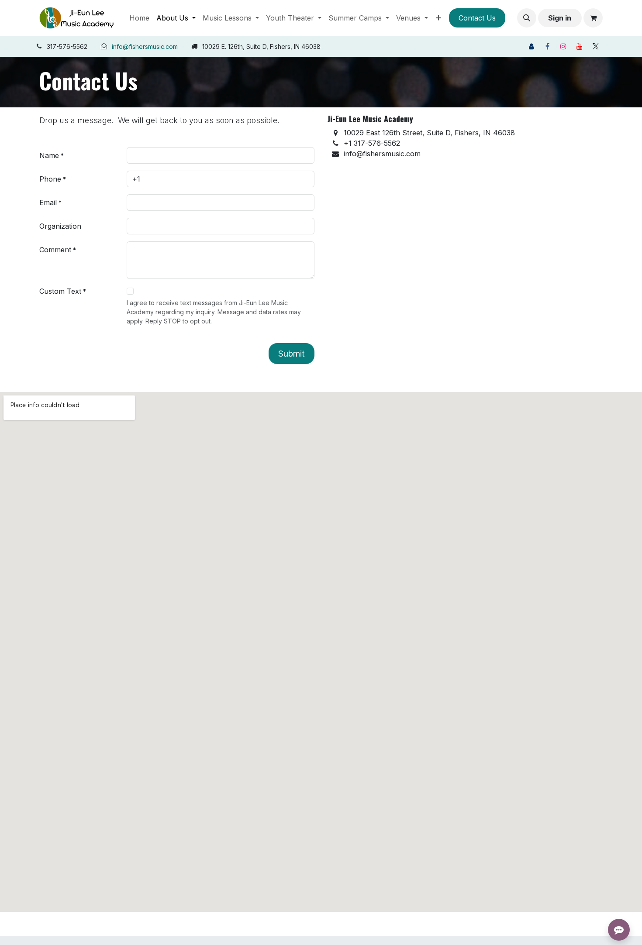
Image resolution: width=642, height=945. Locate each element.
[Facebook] (547, 46)
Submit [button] (291, 353)
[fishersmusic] (531, 46)
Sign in (559, 18)
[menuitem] (139, 18)
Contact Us (477, 18)
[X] (596, 46)
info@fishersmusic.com (145, 46)
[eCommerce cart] (593, 17)
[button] (526, 17)
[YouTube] (580, 46)
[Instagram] (563, 46)
